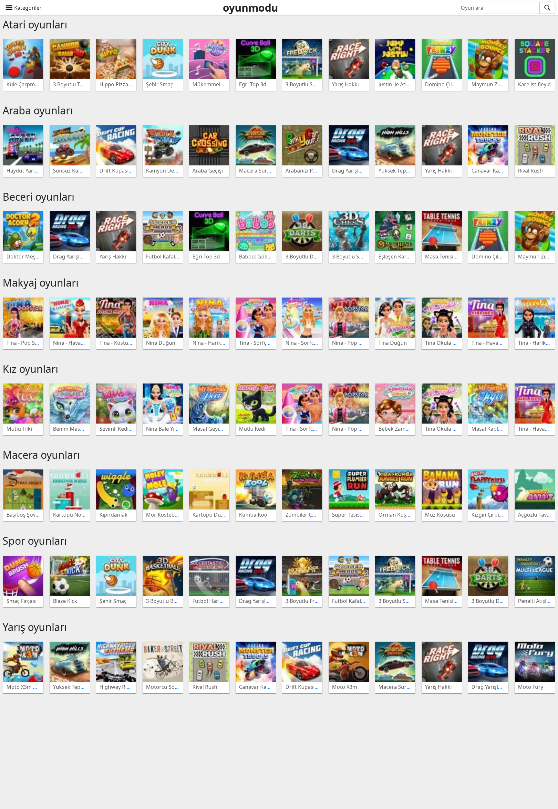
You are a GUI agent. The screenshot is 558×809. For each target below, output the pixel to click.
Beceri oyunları (38, 197)
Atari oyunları (35, 24)
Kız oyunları (30, 369)
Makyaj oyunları (40, 282)
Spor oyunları (35, 541)
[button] (23, 8)
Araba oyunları (38, 110)
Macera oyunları (41, 455)
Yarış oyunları (35, 627)
